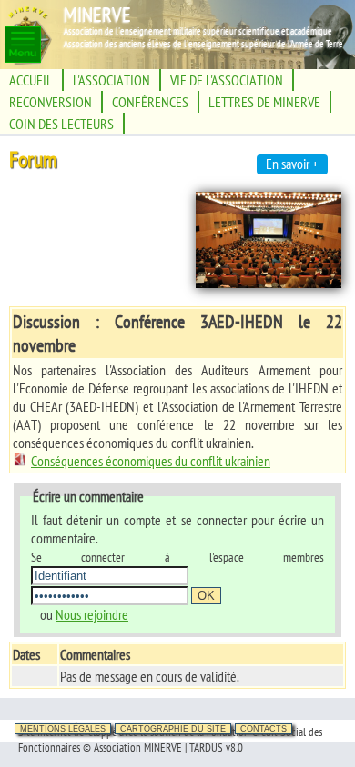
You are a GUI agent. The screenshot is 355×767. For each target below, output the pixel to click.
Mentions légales (63, 728)
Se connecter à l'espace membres (177, 556)
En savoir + (292, 163)
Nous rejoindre (92, 614)
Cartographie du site (173, 728)
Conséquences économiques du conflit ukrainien (150, 461)
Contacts (263, 728)
